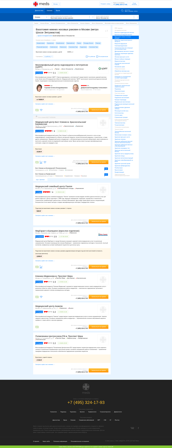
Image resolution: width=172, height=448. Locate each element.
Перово (79, 43)
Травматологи (92, 411)
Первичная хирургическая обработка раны (122, 86)
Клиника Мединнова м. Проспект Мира (54, 276)
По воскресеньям (103, 56)
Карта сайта (46, 441)
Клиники (49, 10)
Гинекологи (53, 411)
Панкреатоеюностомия (121, 83)
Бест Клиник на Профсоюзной (45, 174)
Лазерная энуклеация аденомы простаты (124, 54)
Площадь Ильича (88, 43)
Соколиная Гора (73, 47)
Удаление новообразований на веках (124, 160)
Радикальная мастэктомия (122, 102)
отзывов (39, 236)
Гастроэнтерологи (105, 411)
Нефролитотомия (120, 69)
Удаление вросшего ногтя (122, 137)
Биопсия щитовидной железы (123, 34)
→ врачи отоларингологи (44, 35)
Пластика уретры (120, 93)
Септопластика (119, 113)
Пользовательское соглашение (80, 441)
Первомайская (70, 43)
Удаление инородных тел (122, 148)
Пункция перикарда (120, 99)
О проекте (36, 441)
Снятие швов (118, 115)
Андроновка (83, 47)
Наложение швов (120, 66)
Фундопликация (119, 172)
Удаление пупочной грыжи (122, 163)
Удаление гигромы (120, 139)
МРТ (99, 420)
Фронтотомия (119, 170)
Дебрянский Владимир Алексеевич (94, 88)
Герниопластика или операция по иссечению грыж (124, 48)
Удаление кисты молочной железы (122, 151)
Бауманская (50, 43)
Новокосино (63, 47)
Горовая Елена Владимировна (55, 88)
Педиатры (63, 411)
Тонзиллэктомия (119, 125)
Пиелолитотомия (120, 91)
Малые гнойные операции (122, 59)
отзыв (39, 192)
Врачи (58, 10)
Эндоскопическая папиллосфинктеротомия (122, 175)
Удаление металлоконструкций (124, 158)
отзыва (39, 73)
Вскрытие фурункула (121, 43)
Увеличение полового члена (123, 135)
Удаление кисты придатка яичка (124, 153)
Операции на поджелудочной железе (123, 73)
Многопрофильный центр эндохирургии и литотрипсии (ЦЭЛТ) (61, 66)
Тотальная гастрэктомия (122, 127)
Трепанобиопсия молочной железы (123, 132)
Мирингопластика (120, 61)
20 (106, 169)
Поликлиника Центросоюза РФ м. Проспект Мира (59, 336)
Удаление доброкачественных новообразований (123, 145)
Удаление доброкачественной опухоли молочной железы (123, 142)
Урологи (82, 411)
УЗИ (105, 420)
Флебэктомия (119, 168)
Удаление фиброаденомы (122, 165)
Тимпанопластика (120, 123)
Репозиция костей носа (121, 111)
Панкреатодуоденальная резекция (122, 80)
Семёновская (53, 47)
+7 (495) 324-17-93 (120, 3)
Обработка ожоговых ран (122, 71)
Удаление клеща (120, 156)
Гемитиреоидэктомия (121, 45)
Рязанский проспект (42, 47)
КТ (110, 420)
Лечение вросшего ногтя (122, 57)
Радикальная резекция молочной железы (124, 104)
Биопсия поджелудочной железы (124, 32)
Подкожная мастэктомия (122, 97)
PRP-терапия (118, 28)
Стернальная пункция (121, 117)
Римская (98, 43)
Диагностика (39, 10)
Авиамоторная (41, 43)
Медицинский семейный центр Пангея (53, 186)
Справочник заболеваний (86, 420)
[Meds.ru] (86, 388)
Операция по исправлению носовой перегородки (123, 77)
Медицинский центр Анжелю (49, 306)
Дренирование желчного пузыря (124, 51)
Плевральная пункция (121, 95)
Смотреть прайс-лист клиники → (45, 104)
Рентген (117, 420)
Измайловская (60, 43)
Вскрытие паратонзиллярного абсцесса (123, 40)
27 (106, 174)
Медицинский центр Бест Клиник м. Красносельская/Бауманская (60, 123)
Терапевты (73, 411)
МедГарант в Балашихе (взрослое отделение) (57, 231)
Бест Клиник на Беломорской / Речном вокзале (50, 168)
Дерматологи (118, 411)
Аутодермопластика (120, 30)
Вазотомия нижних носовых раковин (123, 37)
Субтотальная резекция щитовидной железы (122, 120)
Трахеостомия (119, 129)
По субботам (91, 56)
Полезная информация (60, 441)
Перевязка (118, 89)
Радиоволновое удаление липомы (122, 108)
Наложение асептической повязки (122, 64)
